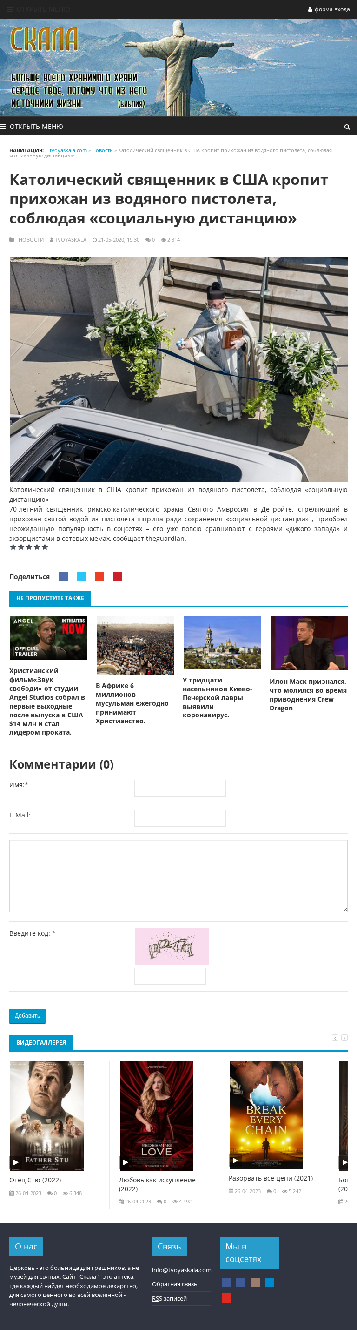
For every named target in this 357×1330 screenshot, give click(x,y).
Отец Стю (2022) (35, 1180)
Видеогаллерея (41, 1042)
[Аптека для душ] (240, 1282)
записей (169, 1298)
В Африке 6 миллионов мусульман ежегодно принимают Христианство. (132, 703)
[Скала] (226, 1282)
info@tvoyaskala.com (182, 1270)
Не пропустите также (50, 598)
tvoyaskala (70, 239)
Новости (31, 239)
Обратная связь (175, 1284)
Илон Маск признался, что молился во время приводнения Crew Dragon (308, 694)
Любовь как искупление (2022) (157, 1184)
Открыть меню (42, 9)
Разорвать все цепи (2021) (271, 1178)
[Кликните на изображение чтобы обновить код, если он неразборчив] (173, 963)
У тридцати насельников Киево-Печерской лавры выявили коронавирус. (217, 698)
